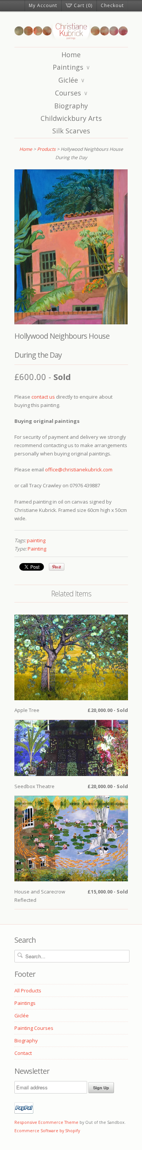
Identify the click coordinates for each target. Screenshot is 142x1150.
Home (71, 54)
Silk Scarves (71, 130)
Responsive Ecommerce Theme (46, 1122)
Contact (23, 1053)
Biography (71, 105)
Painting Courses (33, 1028)
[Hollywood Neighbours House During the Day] (71, 322)
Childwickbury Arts (71, 118)
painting (36, 540)
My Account (43, 5)
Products (46, 149)
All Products (27, 990)
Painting (37, 548)
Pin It (56, 567)
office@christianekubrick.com (78, 469)
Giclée (71, 79)
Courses (71, 92)
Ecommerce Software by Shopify (47, 1130)
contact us (43, 396)
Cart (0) (83, 5)
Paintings (71, 67)
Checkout (112, 5)
